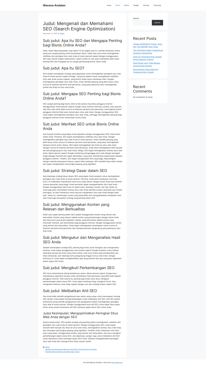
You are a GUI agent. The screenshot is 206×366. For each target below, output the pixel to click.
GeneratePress (117, 363)
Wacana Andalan (54, 5)
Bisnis (126, 5)
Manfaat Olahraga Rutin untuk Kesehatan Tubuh (62, 352)
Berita (118, 5)
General (146, 5)
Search (136, 18)
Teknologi (157, 5)
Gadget (136, 5)
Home (109, 5)
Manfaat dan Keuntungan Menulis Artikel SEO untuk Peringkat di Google (71, 349)
